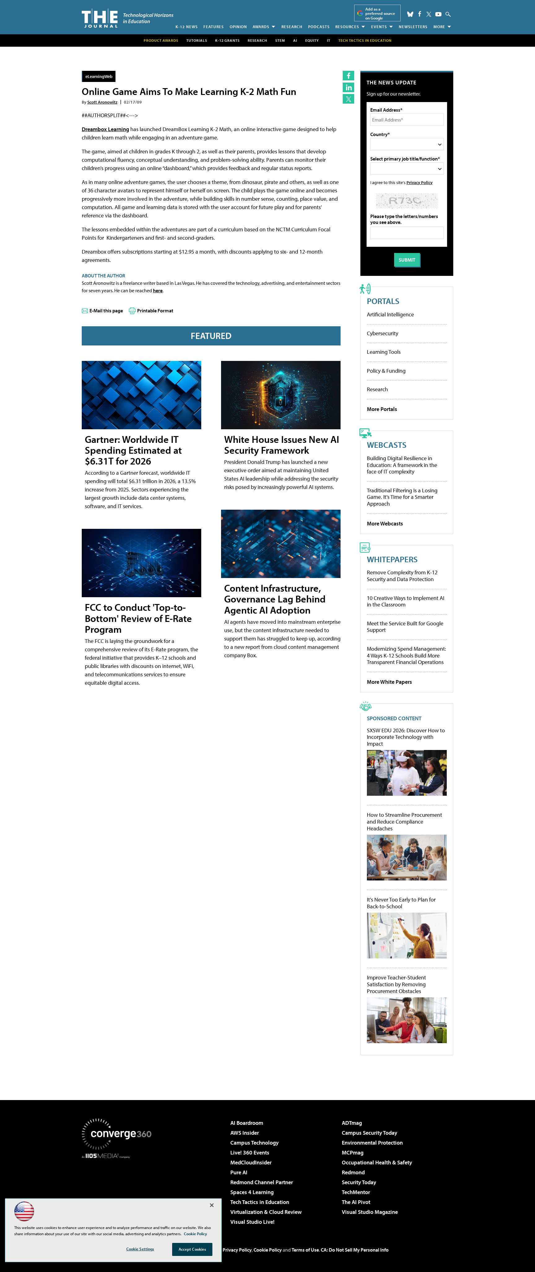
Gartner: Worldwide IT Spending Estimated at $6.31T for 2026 (133, 450)
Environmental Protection (372, 1142)
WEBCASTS (387, 444)
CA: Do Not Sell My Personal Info (355, 1250)
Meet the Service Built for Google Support (405, 627)
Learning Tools (384, 351)
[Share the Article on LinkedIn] (348, 87)
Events (379, 26)
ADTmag (352, 1122)
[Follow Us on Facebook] (420, 14)
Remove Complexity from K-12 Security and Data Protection (402, 576)
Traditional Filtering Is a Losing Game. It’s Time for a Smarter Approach (402, 497)
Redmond (353, 1172)
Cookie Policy (268, 1250)
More (439, 26)
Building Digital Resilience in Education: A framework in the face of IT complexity (402, 465)
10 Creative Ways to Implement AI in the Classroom (405, 601)
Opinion (238, 26)
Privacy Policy (420, 182)
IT (328, 40)
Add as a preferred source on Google (380, 13)
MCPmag (352, 1152)
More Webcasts (385, 523)
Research (291, 26)
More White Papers (389, 681)
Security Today (359, 1182)
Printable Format (155, 310)
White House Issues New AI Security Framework (281, 444)
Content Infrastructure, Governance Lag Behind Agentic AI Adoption (275, 599)
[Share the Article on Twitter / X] (348, 99)
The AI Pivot (356, 1202)
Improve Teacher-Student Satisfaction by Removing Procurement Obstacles (396, 984)
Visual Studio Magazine (370, 1211)
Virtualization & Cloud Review (266, 1211)
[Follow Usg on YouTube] (438, 14)
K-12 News (187, 26)
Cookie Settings (140, 1248)
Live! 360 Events (249, 1152)
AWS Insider (244, 1132)
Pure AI (238, 1172)
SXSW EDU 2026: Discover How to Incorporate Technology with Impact (406, 737)
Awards (261, 26)
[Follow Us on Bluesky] (410, 14)
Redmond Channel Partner (261, 1182)
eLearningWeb (98, 76)
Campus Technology (254, 1142)
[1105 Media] (119, 1190)
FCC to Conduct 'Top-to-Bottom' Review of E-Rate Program (138, 618)
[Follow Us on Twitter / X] (428, 14)
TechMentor (356, 1192)
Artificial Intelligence (390, 314)
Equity (312, 40)
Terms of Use (305, 1250)
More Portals (382, 409)
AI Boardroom (246, 1122)
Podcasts (319, 26)
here (158, 290)
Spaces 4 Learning (252, 1192)
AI (295, 40)
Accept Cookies (192, 1249)
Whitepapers (392, 559)
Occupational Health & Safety (377, 1162)
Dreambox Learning (105, 129)
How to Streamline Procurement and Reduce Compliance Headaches (404, 822)
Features (213, 26)
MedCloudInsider (251, 1162)
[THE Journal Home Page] (127, 18)
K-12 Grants (227, 40)
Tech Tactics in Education (259, 1202)
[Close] (212, 1205)
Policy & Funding (386, 370)
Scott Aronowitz (102, 102)
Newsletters (413, 26)
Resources (347, 26)
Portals (383, 300)
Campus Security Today (369, 1132)
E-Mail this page (106, 310)
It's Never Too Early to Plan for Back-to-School (401, 903)
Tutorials (196, 40)
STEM (280, 40)
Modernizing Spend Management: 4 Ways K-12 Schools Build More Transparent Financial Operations (406, 655)
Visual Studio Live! (252, 1221)
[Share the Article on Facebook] (348, 75)
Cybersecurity (382, 333)
